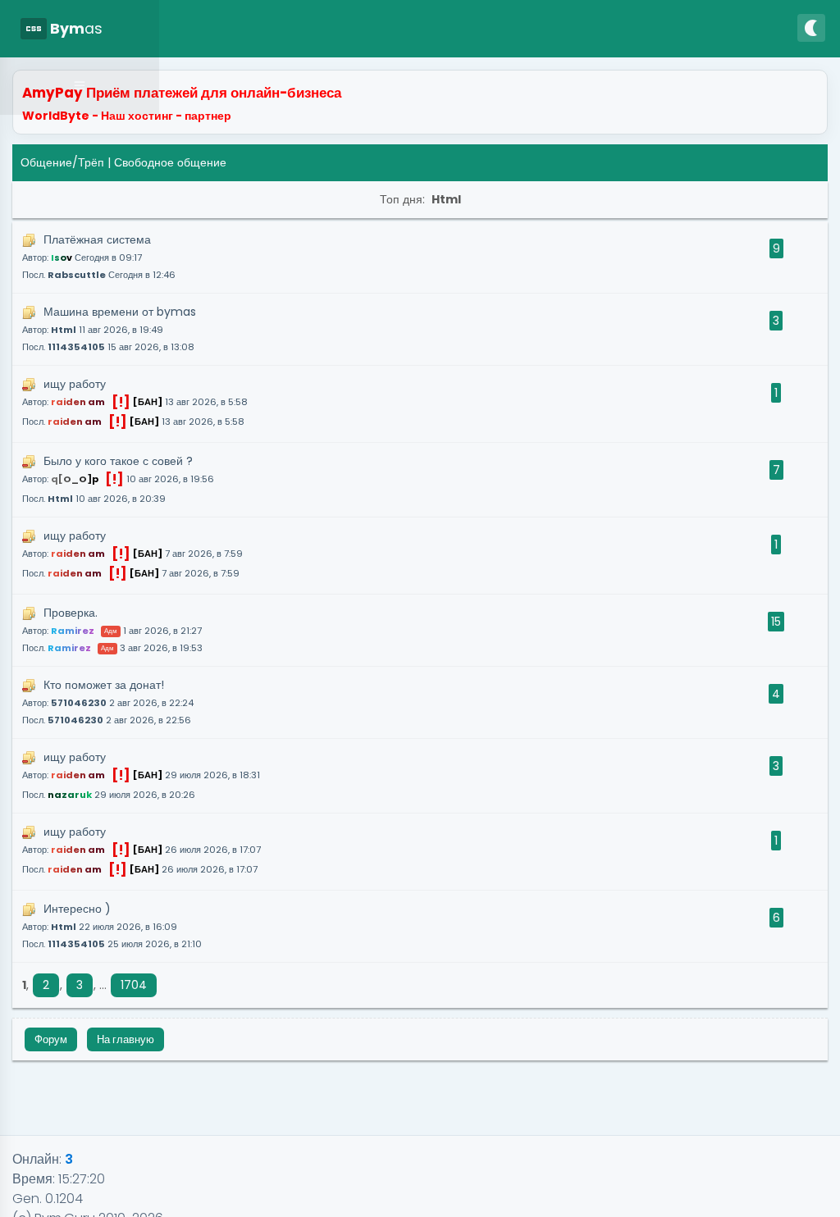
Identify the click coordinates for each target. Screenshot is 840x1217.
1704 (134, 985)
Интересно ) (112, 925)
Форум (50, 1039)
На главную (125, 1039)
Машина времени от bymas (109, 328)
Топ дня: (420, 199)
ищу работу (135, 403)
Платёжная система (99, 256)
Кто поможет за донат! (108, 702)
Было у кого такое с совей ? (118, 479)
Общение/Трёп (62, 162)
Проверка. (112, 629)
